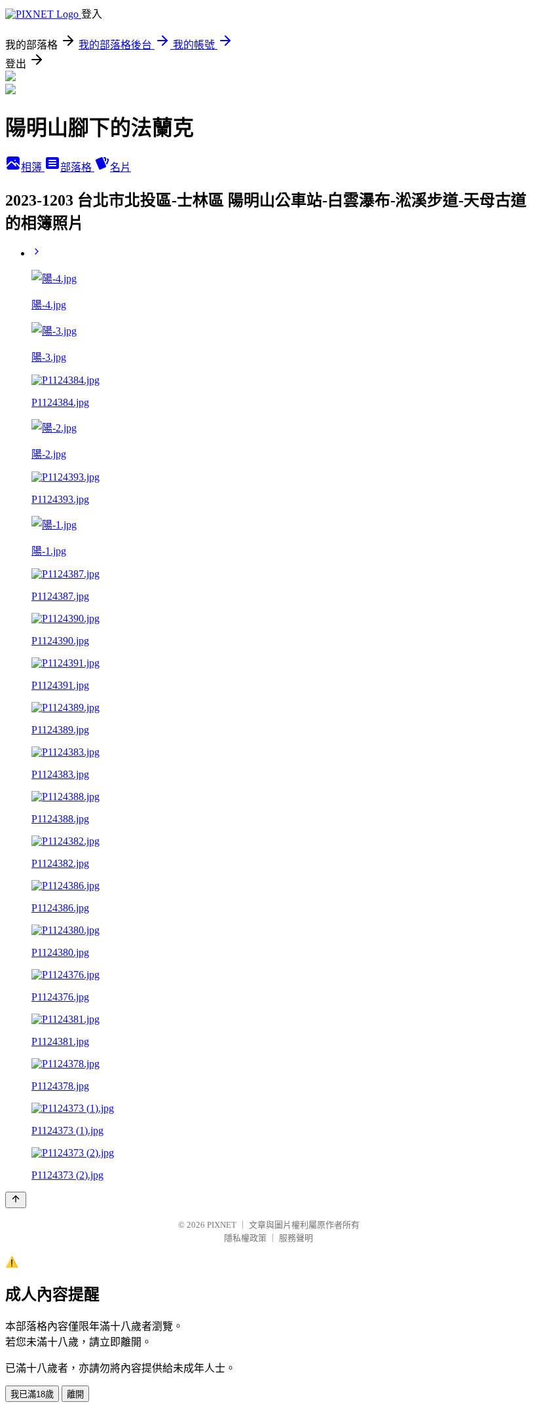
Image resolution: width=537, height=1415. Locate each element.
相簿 (33, 167)
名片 (120, 167)
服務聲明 (296, 1238)
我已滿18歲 (32, 1394)
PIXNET (221, 1225)
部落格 (77, 167)
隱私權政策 (245, 1238)
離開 (75, 1394)
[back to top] (15, 1200)
